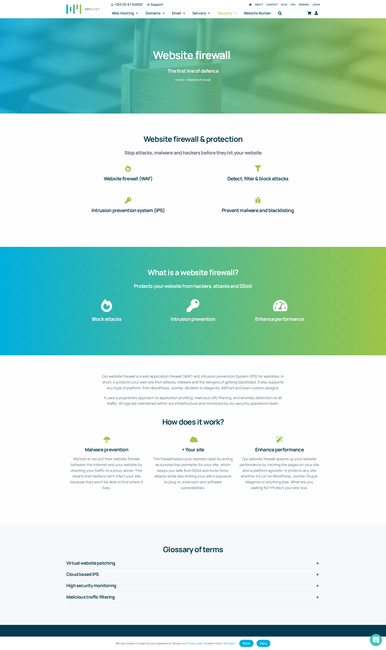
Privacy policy (195, 643)
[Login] (316, 13)
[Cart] (309, 13)
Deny (263, 643)
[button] (280, 13)
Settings (228, 643)
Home (179, 80)
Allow (246, 643)
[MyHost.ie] (250, 4)
